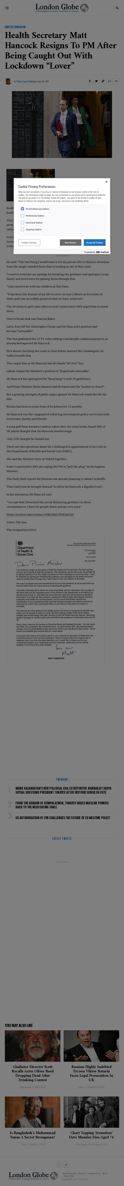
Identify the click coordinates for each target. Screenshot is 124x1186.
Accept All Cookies (94, 242)
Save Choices (71, 242)
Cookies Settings (29, 242)
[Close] (106, 181)
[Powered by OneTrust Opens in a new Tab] (96, 252)
